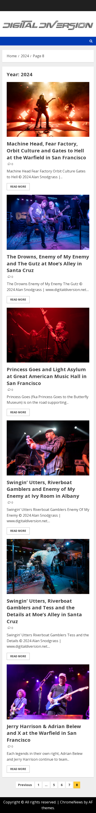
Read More (18, 186)
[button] (91, 41)
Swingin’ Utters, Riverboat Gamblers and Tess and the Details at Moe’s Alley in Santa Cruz (44, 611)
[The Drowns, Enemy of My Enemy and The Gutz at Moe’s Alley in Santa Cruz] (48, 222)
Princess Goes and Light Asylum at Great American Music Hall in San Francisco (47, 376)
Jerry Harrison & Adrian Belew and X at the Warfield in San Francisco (44, 733)
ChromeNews (71, 802)
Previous (25, 785)
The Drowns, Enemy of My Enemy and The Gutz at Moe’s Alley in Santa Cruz (48, 263)
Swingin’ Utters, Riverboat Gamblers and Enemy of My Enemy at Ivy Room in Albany (43, 489)
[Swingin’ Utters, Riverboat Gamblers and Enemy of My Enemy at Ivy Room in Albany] (48, 447)
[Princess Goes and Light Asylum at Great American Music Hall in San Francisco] (48, 335)
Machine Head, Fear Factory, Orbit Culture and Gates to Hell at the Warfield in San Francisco (46, 150)
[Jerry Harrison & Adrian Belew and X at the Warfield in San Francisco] (48, 691)
